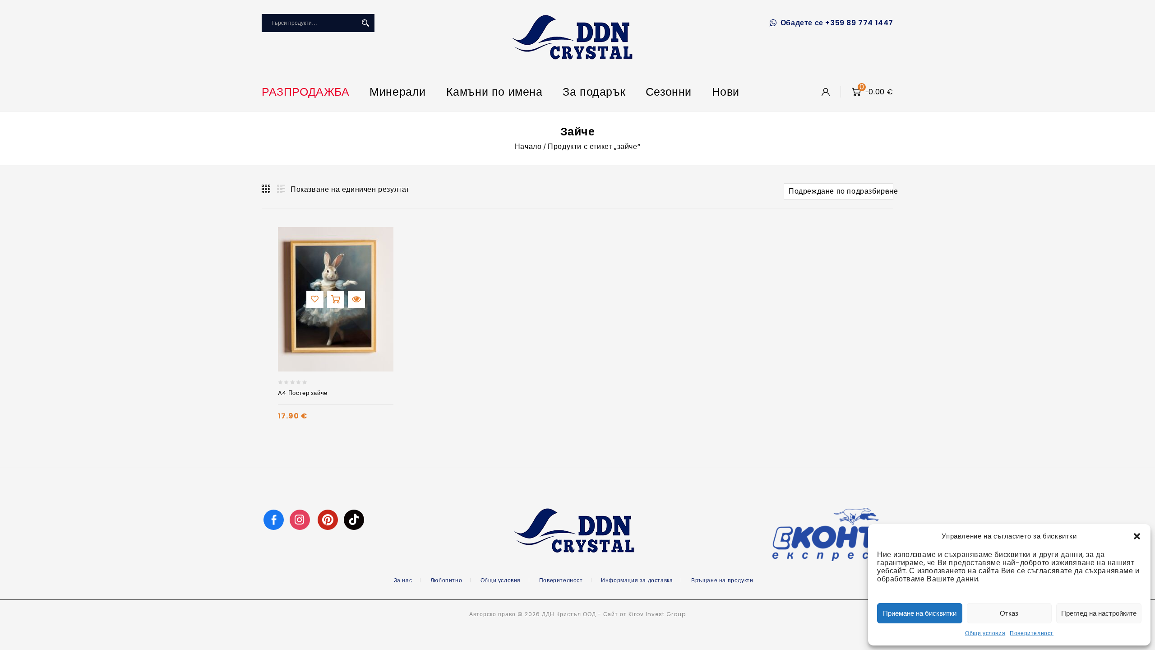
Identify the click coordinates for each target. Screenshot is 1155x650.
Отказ (1009, 613)
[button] (1136, 536)
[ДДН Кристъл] (572, 37)
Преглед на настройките (1099, 613)
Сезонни (669, 92)
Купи (335, 299)
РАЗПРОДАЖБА (306, 92)
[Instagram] (301, 519)
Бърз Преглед (356, 299)
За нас (403, 580)
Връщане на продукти (722, 580)
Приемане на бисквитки (919, 613)
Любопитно (446, 580)
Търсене (365, 23)
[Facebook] (273, 519)
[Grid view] (267, 189)
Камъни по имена (494, 92)
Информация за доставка (637, 580)
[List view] (280, 189)
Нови (725, 92)
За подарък (594, 92)
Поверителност (1031, 633)
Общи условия (985, 633)
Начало (528, 146)
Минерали (398, 92)
